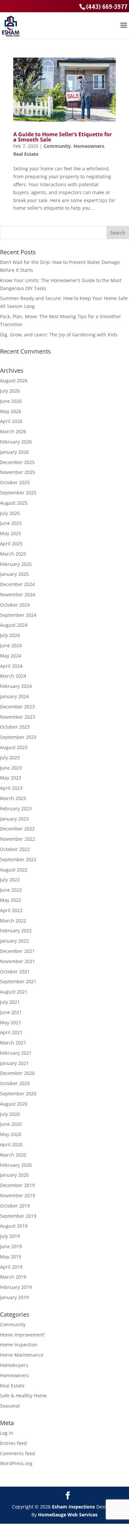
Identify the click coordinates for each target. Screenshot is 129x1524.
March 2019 (13, 1277)
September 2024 (18, 615)
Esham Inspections (73, 1506)
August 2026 (13, 380)
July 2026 (10, 391)
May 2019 (10, 1256)
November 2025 (17, 472)
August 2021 (13, 992)
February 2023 (16, 808)
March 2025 (13, 554)
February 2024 (16, 686)
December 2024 (17, 584)
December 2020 (17, 1073)
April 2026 (11, 421)
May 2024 (10, 656)
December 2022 (17, 829)
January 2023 (14, 819)
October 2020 (15, 1083)
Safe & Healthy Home (23, 1395)
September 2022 (18, 859)
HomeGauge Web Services (68, 1514)
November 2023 (17, 717)
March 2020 (13, 1155)
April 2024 (11, 666)
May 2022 (10, 900)
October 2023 (15, 727)
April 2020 (11, 1144)
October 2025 (15, 482)
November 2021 (17, 961)
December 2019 (17, 1185)
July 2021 (10, 1002)
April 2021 (11, 1032)
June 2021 (11, 1012)
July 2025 (10, 513)
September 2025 (18, 492)
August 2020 (13, 1104)
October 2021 (15, 971)
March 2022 (13, 920)
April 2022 (11, 910)
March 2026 (13, 431)
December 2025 (17, 462)
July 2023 (10, 757)
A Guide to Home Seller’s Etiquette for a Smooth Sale (62, 137)
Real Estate (25, 154)
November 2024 (17, 594)
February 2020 (16, 1165)
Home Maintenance (21, 1355)
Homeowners (88, 146)
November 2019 (17, 1195)
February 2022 (16, 930)
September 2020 (18, 1093)
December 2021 (17, 951)
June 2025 (11, 523)
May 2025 (10, 533)
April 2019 (11, 1267)
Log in (6, 1433)
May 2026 (10, 411)
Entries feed (13, 1443)
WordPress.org (16, 1463)
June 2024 (11, 645)
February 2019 (16, 1287)
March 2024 (13, 676)
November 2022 (17, 839)
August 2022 (13, 870)
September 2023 (18, 737)
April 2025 (11, 543)
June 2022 (11, 890)
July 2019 (10, 1236)
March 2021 (13, 1042)
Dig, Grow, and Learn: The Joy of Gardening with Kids (58, 334)
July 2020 (10, 1114)
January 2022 (14, 941)
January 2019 (14, 1297)
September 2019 (18, 1216)
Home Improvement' (22, 1335)
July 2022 (10, 879)
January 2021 (14, 1063)
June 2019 (11, 1246)
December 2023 (17, 706)
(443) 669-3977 (106, 6)
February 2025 (16, 564)
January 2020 (14, 1175)
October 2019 (15, 1206)
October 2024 (15, 605)
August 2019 (13, 1226)
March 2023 (13, 798)
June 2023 (11, 768)
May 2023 (10, 778)
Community (57, 146)
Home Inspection (18, 1344)
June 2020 (11, 1124)
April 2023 (11, 788)
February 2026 (16, 442)
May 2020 (10, 1134)
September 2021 (18, 981)
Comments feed (17, 1453)
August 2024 (13, 625)
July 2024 (10, 635)
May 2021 (10, 1022)
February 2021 (16, 1053)
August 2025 (13, 503)
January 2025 (14, 574)
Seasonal (10, 1406)
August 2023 (13, 747)
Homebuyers (14, 1365)
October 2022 (15, 849)
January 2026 (14, 452)
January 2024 (14, 696)
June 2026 (11, 401)
